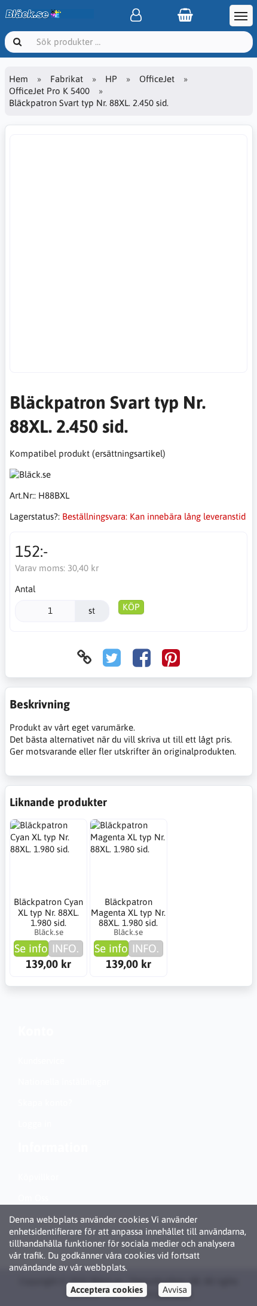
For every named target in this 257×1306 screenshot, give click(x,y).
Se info (31, 948)
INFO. (65, 948)
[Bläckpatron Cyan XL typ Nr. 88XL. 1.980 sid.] (48, 857)
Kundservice (41, 1060)
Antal (25, 589)
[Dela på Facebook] (142, 657)
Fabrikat (66, 79)
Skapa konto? (45, 1102)
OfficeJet (157, 79)
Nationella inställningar (63, 1081)
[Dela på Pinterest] (171, 657)
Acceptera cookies (107, 1289)
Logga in (34, 1123)
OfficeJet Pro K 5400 (49, 91)
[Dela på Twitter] (112, 657)
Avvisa (175, 1289)
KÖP (131, 607)
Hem (18, 79)
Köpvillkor (38, 1177)
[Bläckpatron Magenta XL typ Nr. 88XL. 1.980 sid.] (128, 857)
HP (111, 79)
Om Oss (33, 1198)
